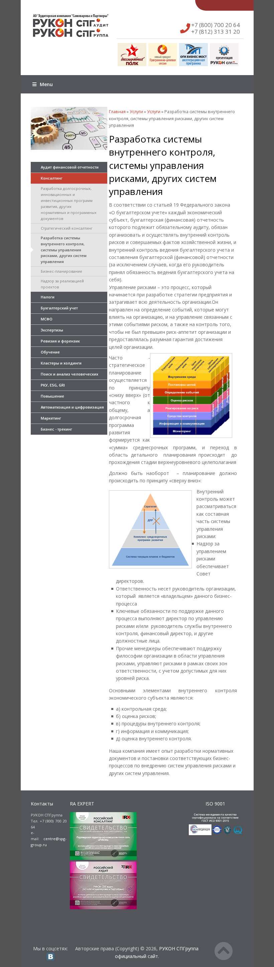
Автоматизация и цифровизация (72, 407)
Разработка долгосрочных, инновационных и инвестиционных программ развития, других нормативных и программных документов (69, 203)
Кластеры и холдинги (61, 363)
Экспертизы (52, 329)
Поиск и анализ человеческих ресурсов (69, 376)
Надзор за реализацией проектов (62, 283)
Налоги (47, 296)
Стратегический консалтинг (67, 228)
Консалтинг (51, 178)
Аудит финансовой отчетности (70, 167)
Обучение (50, 351)
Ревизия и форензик (60, 340)
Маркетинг (51, 418)
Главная (117, 111)
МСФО (46, 318)
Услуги (136, 111)
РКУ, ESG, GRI (53, 385)
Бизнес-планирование (61, 271)
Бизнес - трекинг (56, 429)
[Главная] (79, 25)
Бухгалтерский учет (59, 307)
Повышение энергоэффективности (62, 398)
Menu (46, 84)
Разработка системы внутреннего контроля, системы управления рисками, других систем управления (64, 249)
